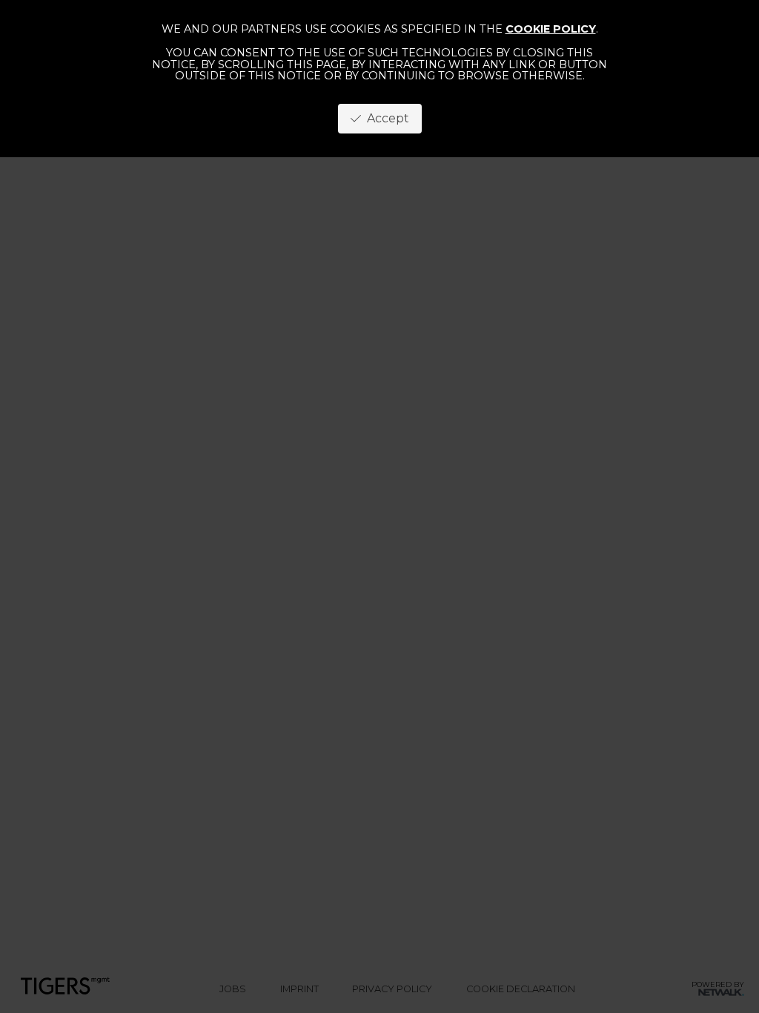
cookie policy (551, 29)
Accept (385, 118)
